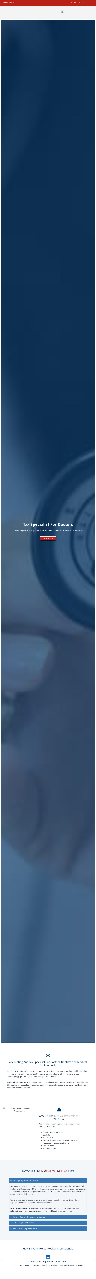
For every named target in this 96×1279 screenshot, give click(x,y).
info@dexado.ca (10, 2)
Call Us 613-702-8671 (79, 2)
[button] (62, 11)
